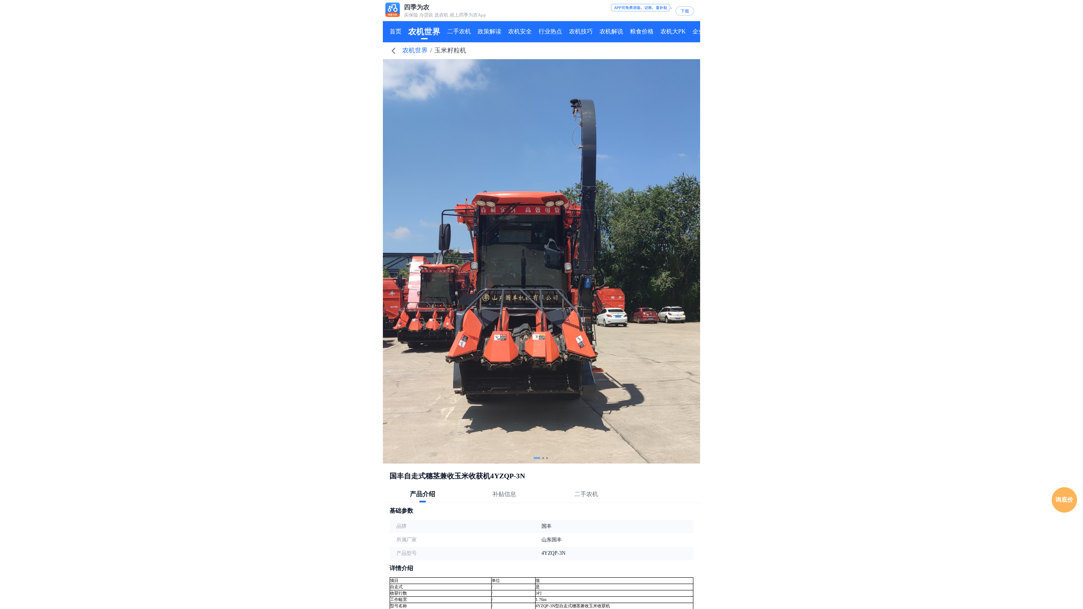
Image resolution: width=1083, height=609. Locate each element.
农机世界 (415, 50)
